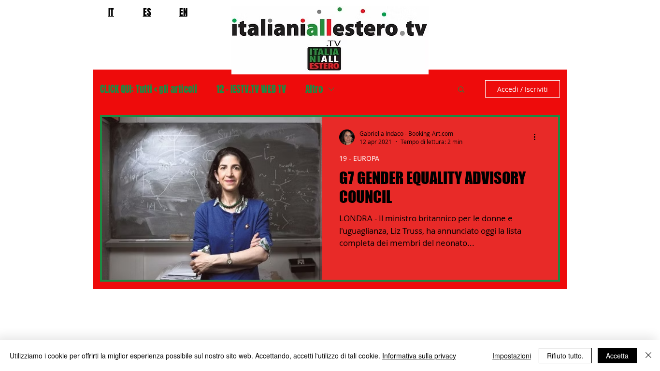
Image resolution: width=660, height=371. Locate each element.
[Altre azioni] (538, 137)
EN (183, 12)
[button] (461, 90)
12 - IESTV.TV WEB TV (251, 89)
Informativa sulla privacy (419, 355)
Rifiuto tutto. (565, 355)
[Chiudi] (648, 355)
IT (111, 12)
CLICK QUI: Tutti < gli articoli (148, 89)
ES (147, 12)
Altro (314, 89)
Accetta (617, 355)
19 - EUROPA (359, 158)
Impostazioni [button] (511, 355)
